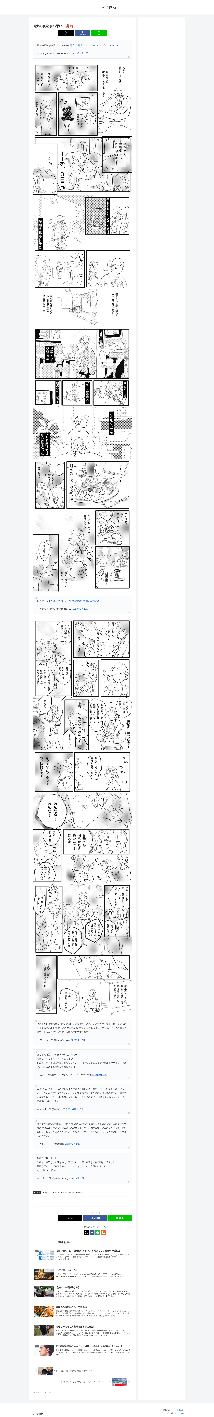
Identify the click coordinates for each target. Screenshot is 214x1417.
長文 (38, 1193)
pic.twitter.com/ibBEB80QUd (85, 601)
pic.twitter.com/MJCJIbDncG (104, 45)
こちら (181, 1413)
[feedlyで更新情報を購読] (97, 1232)
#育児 (72, 45)
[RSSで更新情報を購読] (103, 1232)
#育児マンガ (83, 45)
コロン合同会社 (178, 1410)
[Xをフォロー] (86, 1232)
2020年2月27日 (78, 1040)
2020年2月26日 (80, 53)
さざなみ (48, 1193)
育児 (72, 1193)
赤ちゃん (81, 1193)
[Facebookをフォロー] (92, 1232)
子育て (65, 1193)
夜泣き (56, 1193)
